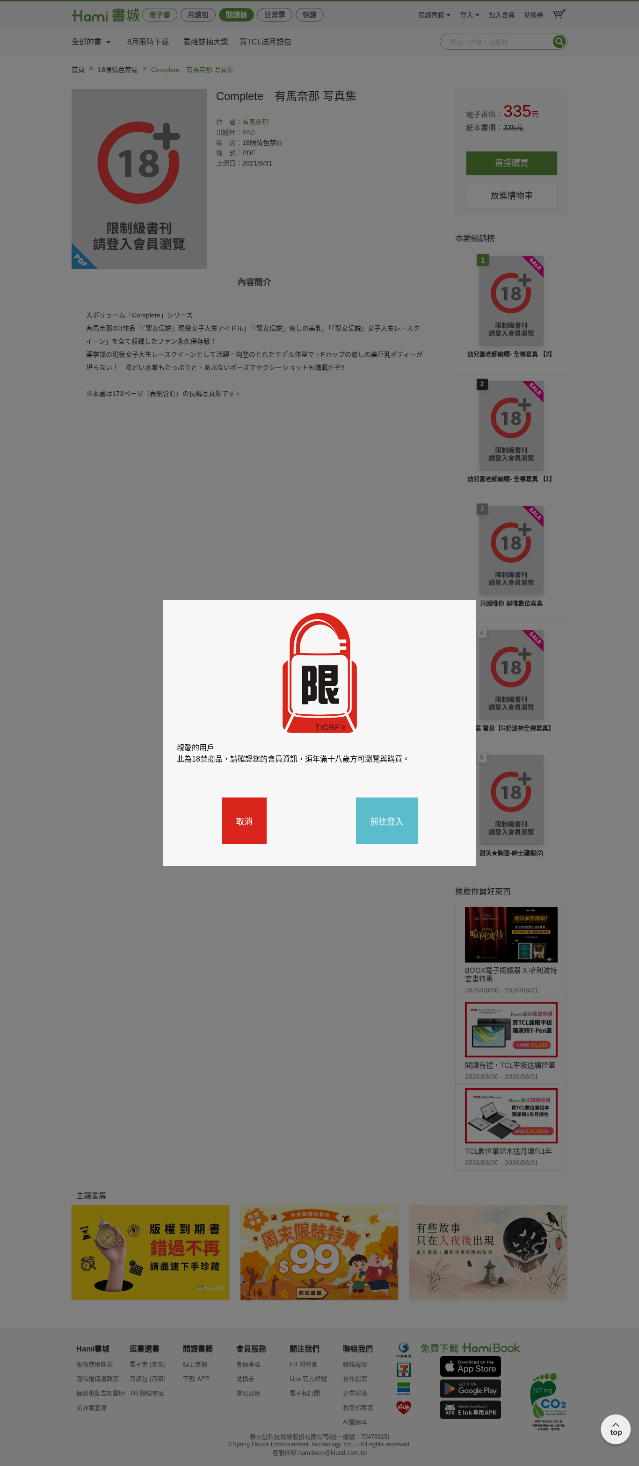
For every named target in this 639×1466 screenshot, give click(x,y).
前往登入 (387, 821)
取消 (244, 821)
